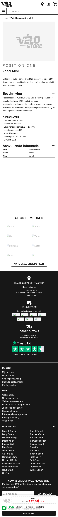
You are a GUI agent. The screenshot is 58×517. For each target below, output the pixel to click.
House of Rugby (10, 460)
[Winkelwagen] (55, 4)
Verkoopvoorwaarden (12, 401)
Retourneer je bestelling (29, 337)
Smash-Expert (37, 443)
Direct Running (9, 437)
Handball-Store (9, 456)
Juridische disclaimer (12, 407)
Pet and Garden (37, 437)
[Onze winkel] (42, 4)
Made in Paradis (10, 466)
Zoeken (15, 11)
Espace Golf (8, 443)
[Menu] (3, 11)
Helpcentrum (8, 375)
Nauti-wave (7, 469)
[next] (56, 241)
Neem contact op (29, 287)
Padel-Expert (36, 431)
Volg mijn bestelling (11, 378)
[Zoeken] (9, 11)
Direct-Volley (8, 440)
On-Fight (6, 473)
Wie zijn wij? (8, 394)
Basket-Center (9, 431)
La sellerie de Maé (11, 463)
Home (5, 18)
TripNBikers (35, 466)
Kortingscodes (9, 385)
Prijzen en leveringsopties (14, 414)
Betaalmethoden (10, 410)
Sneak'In (34, 447)
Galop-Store (8, 450)
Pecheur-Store (37, 434)
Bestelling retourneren (12, 381)
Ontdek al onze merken (29, 263)
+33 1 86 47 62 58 (29, 295)
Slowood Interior (38, 440)
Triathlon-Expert (37, 463)
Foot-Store (7, 447)
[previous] (2, 241)
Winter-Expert (36, 469)
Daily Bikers (8, 434)
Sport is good (36, 453)
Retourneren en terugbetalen (16, 404)
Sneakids (34, 450)
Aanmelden (45, 493)
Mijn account (8, 372)
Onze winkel (8, 420)
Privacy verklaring (10, 417)
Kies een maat (29, 513)
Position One (19, 65)
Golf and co (7, 453)
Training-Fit (35, 456)
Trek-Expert (35, 460)
